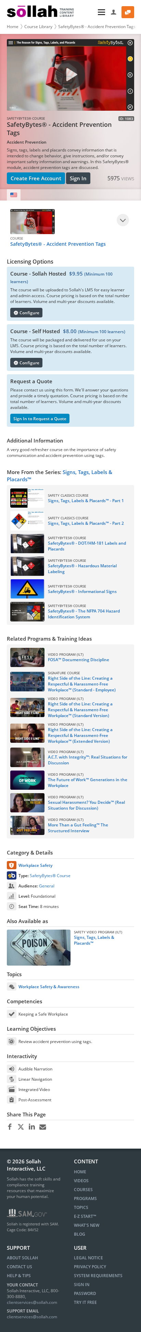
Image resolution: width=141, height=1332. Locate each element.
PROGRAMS (85, 1198)
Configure (28, 313)
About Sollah (22, 1258)
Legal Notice (88, 1258)
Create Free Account (36, 178)
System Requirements (98, 1276)
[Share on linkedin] (31, 1127)
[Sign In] (113, 12)
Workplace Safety (35, 865)
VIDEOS (81, 1181)
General (46, 886)
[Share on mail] (42, 1127)
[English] (14, 195)
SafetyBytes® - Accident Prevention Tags (97, 26)
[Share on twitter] (20, 1127)
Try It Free (85, 1302)
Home (12, 26)
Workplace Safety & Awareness (48, 987)
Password (85, 1293)
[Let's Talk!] (127, 12)
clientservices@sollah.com (32, 1302)
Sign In (78, 178)
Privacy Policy (90, 1267)
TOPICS (81, 1207)
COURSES (83, 1189)
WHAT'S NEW (86, 1225)
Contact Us (19, 1267)
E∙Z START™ (85, 1216)
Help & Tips (19, 1276)
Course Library (38, 26)
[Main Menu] (93, 12)
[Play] (123, 220)
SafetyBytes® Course (50, 876)
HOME (80, 1172)
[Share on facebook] (9, 1127)
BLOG (79, 1234)
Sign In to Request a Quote (39, 419)
